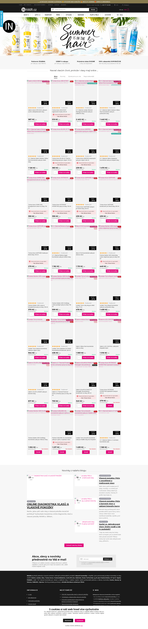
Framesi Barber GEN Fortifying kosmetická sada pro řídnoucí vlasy (38, 438)
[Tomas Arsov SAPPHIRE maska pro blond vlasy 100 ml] (38, 227)
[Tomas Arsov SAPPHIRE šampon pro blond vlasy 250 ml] (86, 179)
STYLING (69, 15)
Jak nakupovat (32, 597)
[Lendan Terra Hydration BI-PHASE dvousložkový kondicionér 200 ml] (62, 321)
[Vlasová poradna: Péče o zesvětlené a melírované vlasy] (86, 480)
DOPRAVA (50, 5)
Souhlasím (80, 620)
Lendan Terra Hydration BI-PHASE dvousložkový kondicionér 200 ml (61, 349)
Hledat (93, 9)
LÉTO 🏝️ (38, 15)
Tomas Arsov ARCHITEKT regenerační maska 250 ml (59, 111)
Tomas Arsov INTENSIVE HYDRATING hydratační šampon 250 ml (109, 391)
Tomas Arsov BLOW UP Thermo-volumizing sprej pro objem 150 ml (61, 159)
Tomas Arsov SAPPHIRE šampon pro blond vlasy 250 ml (85, 207)
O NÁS (20, 5)
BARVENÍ (81, 15)
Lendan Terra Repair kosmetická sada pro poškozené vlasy (109, 306)
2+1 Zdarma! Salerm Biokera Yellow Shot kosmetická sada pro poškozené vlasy (110, 111)
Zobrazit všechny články (74, 545)
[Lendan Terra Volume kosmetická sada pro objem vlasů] (38, 320)
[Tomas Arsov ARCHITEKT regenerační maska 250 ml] (62, 82)
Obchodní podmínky (34, 601)
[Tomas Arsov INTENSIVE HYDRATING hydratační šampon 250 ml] (109, 365)
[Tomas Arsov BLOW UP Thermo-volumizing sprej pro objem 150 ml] (62, 130)
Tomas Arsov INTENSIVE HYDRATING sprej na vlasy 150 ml (61, 205)
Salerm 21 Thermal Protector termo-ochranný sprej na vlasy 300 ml (61, 393)
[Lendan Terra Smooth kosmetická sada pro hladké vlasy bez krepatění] (86, 413)
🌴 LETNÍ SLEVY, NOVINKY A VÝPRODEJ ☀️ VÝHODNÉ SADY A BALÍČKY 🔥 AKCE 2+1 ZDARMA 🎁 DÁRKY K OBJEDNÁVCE (74, 1)
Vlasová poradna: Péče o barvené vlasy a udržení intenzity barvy (109, 503)
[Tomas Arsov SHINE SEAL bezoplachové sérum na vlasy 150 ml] (38, 180)
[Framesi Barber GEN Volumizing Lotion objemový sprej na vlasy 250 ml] (109, 228)
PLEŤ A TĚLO (94, 15)
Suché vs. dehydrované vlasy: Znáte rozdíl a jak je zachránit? (110, 526)
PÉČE (58, 15)
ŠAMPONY (48, 15)
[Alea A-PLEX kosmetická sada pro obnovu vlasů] (86, 227)
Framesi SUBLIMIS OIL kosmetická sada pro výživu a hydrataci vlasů (61, 438)
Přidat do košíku (40, 124)
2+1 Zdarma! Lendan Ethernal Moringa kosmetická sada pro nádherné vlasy (84, 111)
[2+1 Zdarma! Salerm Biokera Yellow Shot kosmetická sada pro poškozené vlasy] (109, 83)
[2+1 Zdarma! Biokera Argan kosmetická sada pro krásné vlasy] (62, 227)
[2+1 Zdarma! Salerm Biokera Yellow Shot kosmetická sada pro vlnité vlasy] (38, 131)
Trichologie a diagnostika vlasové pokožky (74, 597)
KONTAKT (56, 5)
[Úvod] (28, 10)
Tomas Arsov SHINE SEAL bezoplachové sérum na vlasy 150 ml (37, 206)
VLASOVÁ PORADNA (105, 475)
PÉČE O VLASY (31, 501)
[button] (2, 37)
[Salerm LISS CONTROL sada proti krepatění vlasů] (109, 320)
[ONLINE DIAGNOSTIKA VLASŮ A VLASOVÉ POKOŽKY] (50, 487)
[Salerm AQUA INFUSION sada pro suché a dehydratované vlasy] (38, 82)
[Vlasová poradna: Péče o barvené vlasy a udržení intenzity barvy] (86, 503)
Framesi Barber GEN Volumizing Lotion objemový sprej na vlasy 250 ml (110, 256)
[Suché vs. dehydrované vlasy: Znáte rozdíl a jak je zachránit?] (86, 526)
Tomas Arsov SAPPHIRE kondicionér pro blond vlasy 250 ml (109, 205)
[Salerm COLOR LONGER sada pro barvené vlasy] (38, 364)
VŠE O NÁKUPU (27, 5)
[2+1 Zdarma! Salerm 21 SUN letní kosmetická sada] (109, 412)
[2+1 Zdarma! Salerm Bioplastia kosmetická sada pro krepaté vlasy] (109, 130)
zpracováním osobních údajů (96, 562)
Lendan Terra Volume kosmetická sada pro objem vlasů (37, 349)
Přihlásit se (107, 559)
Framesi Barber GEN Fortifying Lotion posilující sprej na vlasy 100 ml (61, 304)
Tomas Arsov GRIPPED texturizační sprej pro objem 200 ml (86, 159)
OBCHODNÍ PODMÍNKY (39, 5)
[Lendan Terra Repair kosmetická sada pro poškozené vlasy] (109, 277)
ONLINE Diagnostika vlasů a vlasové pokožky (75, 594)
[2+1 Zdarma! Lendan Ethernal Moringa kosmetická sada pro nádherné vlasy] (86, 83)
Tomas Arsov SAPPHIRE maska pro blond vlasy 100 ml (38, 253)
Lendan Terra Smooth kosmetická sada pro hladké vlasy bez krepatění (86, 438)
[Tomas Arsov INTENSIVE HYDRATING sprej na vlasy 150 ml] (62, 179)
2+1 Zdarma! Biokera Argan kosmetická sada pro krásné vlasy (61, 256)
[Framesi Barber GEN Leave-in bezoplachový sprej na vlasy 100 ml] (38, 277)
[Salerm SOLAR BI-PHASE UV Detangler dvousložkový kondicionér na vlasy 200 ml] (86, 365)
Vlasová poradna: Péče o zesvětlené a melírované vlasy (109, 480)
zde (82, 625)
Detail (110, 405)
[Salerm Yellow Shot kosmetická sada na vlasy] (86, 320)
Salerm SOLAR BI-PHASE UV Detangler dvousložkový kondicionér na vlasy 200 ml (84, 391)
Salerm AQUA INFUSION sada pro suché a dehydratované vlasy (37, 111)
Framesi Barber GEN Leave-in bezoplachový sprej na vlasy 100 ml (38, 306)
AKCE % (26, 15)
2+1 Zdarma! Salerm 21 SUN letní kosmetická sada (109, 441)
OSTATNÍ (108, 15)
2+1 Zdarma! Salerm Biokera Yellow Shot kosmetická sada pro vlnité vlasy (38, 160)
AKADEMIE (63, 5)
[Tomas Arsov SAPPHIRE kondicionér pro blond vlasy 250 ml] (109, 179)
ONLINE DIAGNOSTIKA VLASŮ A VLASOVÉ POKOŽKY (48, 506)
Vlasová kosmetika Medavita (70, 604)
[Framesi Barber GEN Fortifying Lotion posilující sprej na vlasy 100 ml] (62, 278)
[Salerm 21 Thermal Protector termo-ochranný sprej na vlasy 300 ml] (62, 365)
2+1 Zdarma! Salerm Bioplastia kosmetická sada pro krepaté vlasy (109, 159)
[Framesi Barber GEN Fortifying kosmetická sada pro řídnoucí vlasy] (38, 412)
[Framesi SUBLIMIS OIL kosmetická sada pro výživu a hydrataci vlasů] (62, 413)
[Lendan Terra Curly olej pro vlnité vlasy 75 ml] (86, 277)
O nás (30, 594)
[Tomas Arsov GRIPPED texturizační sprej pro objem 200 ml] (86, 131)
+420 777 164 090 (106, 5)
